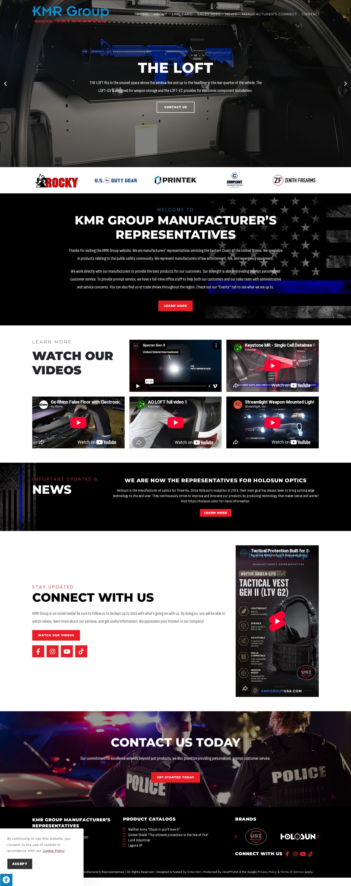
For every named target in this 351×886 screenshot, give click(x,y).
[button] (5, 84)
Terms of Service (292, 872)
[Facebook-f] (38, 651)
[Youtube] (67, 651)
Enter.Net (194, 872)
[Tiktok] (81, 651)
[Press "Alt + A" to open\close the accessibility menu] (6, 880)
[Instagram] (52, 651)
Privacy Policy (267, 872)
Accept (19, 864)
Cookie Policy (53, 851)
